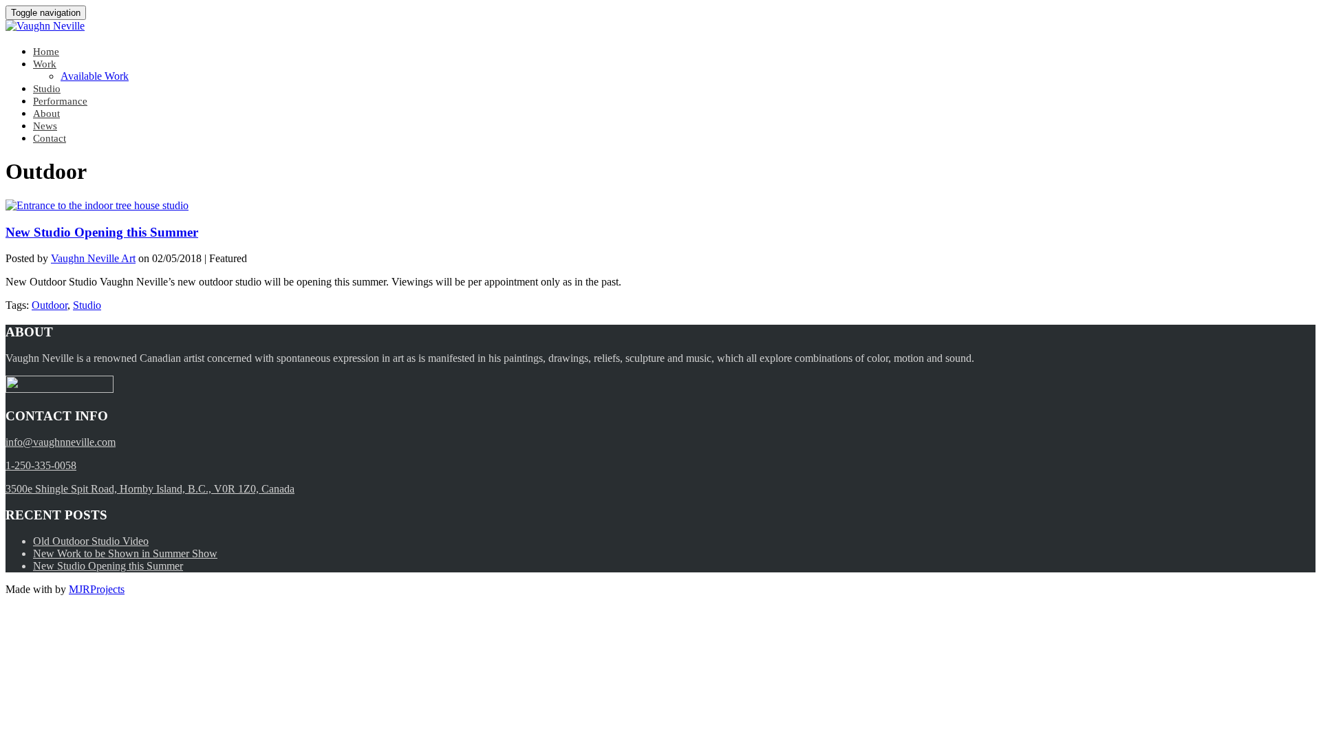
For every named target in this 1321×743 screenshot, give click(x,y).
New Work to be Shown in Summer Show (125, 553)
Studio (47, 88)
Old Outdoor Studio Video (91, 541)
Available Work (95, 76)
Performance (60, 101)
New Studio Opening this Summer (102, 232)
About (46, 113)
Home (46, 51)
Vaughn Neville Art (93, 258)
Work (44, 63)
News (45, 125)
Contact (49, 138)
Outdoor (49, 305)
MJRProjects (97, 589)
